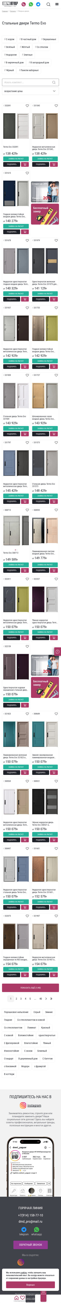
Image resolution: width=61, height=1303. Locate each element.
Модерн (25, 1066)
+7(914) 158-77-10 (30, 1215)
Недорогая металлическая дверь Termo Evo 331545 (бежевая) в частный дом (43, 148)
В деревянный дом (27, 1058)
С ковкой (8, 1035)
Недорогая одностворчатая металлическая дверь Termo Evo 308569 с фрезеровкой (15, 823)
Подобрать (11, 164)
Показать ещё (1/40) (31, 987)
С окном (28, 1050)
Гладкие (8, 1019)
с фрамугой (40, 1066)
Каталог (13, 11)
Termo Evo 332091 (10, 147)
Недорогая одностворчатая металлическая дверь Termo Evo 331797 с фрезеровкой (15, 485)
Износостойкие (11, 1050)
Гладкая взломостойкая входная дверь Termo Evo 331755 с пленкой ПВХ (43, 350)
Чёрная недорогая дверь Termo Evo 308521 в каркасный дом (42, 823)
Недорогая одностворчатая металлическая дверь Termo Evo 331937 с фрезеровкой (15, 350)
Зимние (49, 1012)
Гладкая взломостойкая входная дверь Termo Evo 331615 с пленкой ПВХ (14, 215)
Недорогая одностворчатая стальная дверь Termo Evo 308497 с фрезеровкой (15, 891)
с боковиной (10, 1066)
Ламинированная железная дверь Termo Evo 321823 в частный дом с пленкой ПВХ (15, 756)
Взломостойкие (26, 1035)
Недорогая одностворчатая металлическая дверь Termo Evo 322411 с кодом (15, 621)
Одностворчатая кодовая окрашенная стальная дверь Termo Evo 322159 (15, 688)
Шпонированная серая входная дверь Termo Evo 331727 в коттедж (43, 417)
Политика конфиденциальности (30, 1294)
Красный (45, 1027)
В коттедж (9, 1074)
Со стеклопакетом (13, 1027)
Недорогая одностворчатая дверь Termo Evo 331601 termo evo (44, 891)
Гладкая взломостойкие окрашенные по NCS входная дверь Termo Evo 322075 (15, 958)
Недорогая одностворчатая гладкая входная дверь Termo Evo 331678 (16, 282)
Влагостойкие (31, 1043)
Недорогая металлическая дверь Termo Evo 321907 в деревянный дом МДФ (43, 958)
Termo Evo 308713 (10, 553)
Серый (37, 1012)
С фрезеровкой (11, 1043)
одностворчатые (47, 1035)
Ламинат (31, 1027)
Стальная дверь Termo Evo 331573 (43, 485)
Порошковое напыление (16, 1012)
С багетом (48, 1058)
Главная (5, 11)
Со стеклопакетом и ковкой (31, 1019)
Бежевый (42, 1050)
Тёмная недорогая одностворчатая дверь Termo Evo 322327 (44, 621)
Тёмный (47, 1043)
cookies (23, 1272)
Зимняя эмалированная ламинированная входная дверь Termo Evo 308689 (43, 756)
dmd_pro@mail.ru (30, 1221)
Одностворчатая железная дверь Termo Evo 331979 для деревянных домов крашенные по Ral (44, 282)
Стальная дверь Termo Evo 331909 (14, 417)
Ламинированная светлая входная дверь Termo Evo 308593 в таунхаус (43, 552)
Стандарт (8, 1058)
